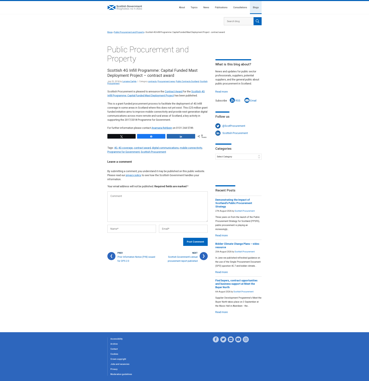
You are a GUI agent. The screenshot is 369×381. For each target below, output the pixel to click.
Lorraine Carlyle (129, 81)
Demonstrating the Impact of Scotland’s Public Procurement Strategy (233, 203)
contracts (152, 81)
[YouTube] (238, 339)
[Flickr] (231, 339)
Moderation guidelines (121, 374)
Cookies (114, 354)
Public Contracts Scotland (187, 81)
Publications (221, 7)
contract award (142, 147)
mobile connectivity (191, 147)
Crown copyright (118, 359)
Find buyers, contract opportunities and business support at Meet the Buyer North (236, 284)
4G (115, 147)
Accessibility (116, 339)
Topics (194, 7)
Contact (114, 349)
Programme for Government (123, 151)
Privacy (113, 369)
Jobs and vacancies (119, 364)
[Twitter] (223, 339)
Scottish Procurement (153, 151)
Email (253, 100)
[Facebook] (216, 339)
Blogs (256, 7)
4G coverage (125, 147)
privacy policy (133, 175)
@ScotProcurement (233, 125)
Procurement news (166, 81)
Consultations (240, 7)
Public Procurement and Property (129, 32)
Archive (114, 344)
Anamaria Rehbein (161, 127)
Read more (221, 91)
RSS (238, 100)
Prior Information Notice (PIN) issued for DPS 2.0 (136, 259)
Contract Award (173, 91)
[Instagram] (246, 339)
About (182, 7)
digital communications (165, 147)
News (206, 7)
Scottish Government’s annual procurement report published (183, 259)
